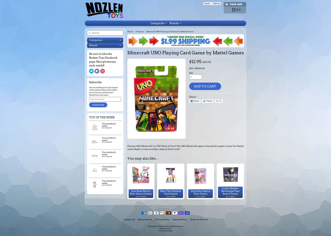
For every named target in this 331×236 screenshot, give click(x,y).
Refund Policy (179, 219)
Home (130, 32)
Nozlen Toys (165, 226)
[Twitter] (91, 71)
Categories (157, 23)
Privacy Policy (162, 219)
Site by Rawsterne (165, 228)
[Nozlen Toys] (104, 10)
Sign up (216, 3)
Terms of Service (199, 219)
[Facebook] (97, 71)
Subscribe (98, 105)
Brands (174, 23)
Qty (191, 73)
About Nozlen (145, 219)
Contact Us (129, 219)
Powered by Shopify (165, 231)
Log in (207, 3)
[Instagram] (102, 71)
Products (140, 32)
